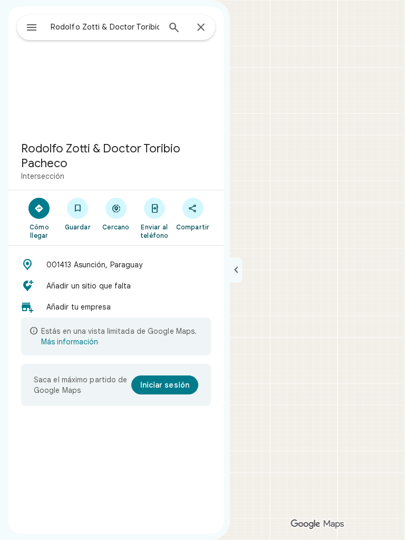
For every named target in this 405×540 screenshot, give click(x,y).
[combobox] (105, 27)
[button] (116, 264)
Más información (69, 341)
